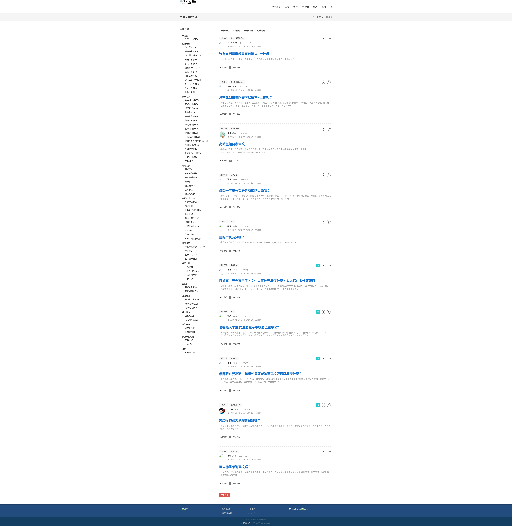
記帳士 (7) (189, 206)
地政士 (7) (189, 214)
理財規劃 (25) (191, 177)
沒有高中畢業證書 (237, 38)
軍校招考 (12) (191, 259)
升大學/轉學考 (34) (193, 271)
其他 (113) (189, 161)
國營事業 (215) (191, 116)
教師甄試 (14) (191, 307)
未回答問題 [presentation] (248, 30)
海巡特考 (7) (190, 92)
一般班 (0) (189, 344)
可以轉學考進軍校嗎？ (235, 467)
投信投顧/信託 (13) (193, 173)
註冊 (324, 6)
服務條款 (226, 509)
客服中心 (251, 509)
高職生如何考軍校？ (233, 144)
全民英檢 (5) (190, 316)
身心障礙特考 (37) (193, 80)
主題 (287, 6)
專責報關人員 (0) (192, 291)
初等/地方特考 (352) (193, 55)
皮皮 (229, 133)
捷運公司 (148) (191, 104)
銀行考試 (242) (191, 108)
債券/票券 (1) (190, 190)
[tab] (225, 30)
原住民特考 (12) (192, 84)
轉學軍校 (234, 451)
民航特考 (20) (191, 72)
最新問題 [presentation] (225, 30)
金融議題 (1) (190, 332)
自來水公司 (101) (192, 137)
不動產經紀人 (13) (193, 210)
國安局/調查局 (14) (193, 76)
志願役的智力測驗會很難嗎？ (240, 420)
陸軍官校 (234, 358)
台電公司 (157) (191, 124)
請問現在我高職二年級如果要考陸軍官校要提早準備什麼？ (260, 374)
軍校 (232, 222)
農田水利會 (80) (192, 145)
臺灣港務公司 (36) (193, 153)
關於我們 (251, 513)
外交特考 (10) (191, 88)
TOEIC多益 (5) (191, 320)
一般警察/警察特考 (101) (195, 247)
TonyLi (230, 409)
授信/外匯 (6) (190, 185)
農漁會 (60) (190, 112)
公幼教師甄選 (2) (192, 303)
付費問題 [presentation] (261, 30)
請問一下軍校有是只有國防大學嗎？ (244, 191)
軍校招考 (223, 38)
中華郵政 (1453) (192, 100)
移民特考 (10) (191, 63)
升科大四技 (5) (191, 275)
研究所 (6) (189, 279)
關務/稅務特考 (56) (193, 68)
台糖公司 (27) (191, 157)
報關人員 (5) (190, 222)
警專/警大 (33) (191, 251)
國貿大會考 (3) (191, 287)
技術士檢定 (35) (192, 226)
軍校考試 (234, 265)
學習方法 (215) (191, 39)
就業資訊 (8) (190, 328)
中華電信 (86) (191, 120)
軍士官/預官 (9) (191, 255)
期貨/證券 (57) (191, 169)
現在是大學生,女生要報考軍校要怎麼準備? (249, 327)
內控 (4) (188, 181)
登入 (315, 6)
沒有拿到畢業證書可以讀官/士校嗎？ (245, 54)
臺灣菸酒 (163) (191, 128)
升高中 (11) (189, 267)
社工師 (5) (189, 230)
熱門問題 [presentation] (236, 30)
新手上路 (276, 6)
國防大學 (234, 175)
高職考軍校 (235, 128)
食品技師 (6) (190, 234)
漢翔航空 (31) (191, 149)
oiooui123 (232, 43)
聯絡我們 (246, 523)
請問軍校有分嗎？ (232, 237)
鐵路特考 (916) (191, 51)
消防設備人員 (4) (192, 218)
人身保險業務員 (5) (193, 238)
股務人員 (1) (190, 194)
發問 (307, 7)
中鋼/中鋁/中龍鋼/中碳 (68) (196, 141)
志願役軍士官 (235, 405)
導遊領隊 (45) (191, 202)
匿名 (229, 179)
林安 (229, 226)
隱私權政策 (227, 513)
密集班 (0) (189, 340)
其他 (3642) (190, 352)
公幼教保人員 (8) (192, 299)
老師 (295, 6)
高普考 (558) (190, 47)
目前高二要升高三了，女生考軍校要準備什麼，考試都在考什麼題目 (267, 281)
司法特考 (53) (191, 59)
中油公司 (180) (191, 133)
